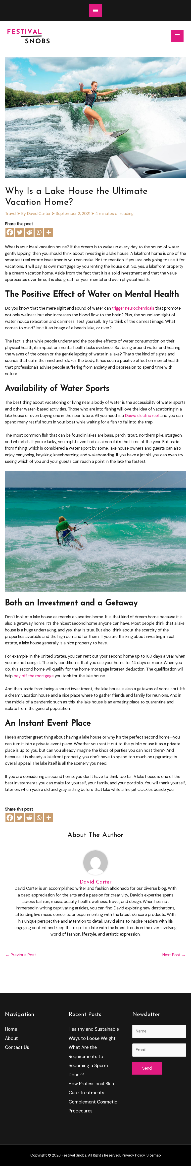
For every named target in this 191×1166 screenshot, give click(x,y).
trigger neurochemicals (133, 308)
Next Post (174, 955)
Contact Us (17, 1047)
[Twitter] (19, 232)
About (11, 1038)
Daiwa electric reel (142, 415)
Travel (10, 213)
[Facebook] (9, 232)
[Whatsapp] (39, 232)
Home (11, 1029)
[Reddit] (29, 232)
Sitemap (153, 1155)
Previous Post (20, 955)
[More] (48, 232)
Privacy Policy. (133, 1155)
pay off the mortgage (34, 676)
